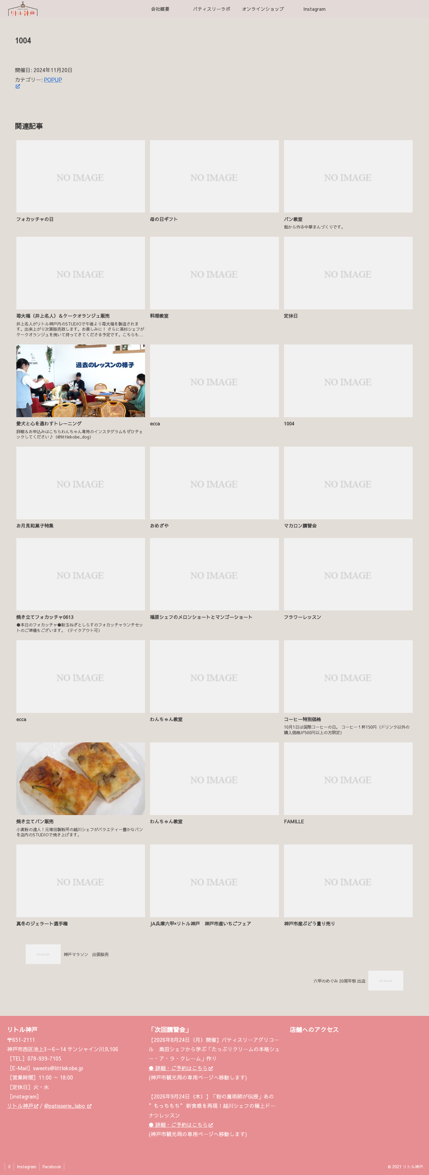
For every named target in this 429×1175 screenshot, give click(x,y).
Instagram (26, 1166)
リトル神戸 (20, 1105)
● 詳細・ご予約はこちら (178, 1068)
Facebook (51, 1166)
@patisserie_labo (65, 1105)
